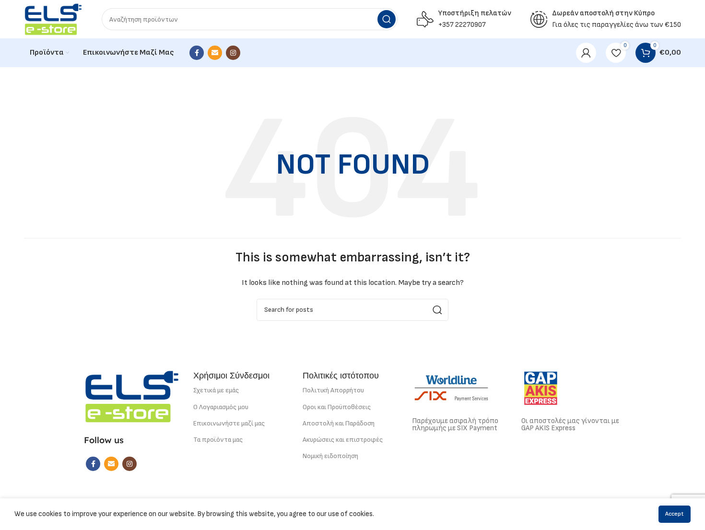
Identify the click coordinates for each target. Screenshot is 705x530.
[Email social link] (215, 53)
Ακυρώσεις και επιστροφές (343, 440)
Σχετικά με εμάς (216, 390)
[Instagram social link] (233, 53)
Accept (674, 514)
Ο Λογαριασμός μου (220, 407)
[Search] (386, 19)
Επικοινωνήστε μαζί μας (229, 423)
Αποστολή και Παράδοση (339, 423)
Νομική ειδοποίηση (330, 456)
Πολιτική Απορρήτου (333, 390)
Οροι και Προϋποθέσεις (337, 407)
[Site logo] (53, 19)
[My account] (586, 52)
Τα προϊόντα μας (218, 440)
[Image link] (132, 395)
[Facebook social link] (196, 53)
